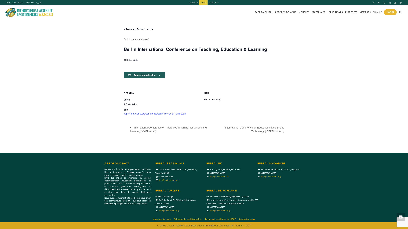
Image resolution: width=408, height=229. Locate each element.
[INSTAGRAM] (400, 2)
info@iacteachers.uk (219, 176)
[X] (373, 2)
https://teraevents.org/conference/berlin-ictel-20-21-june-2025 (155, 113)
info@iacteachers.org (169, 180)
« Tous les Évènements (138, 29)
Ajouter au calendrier (145, 74)
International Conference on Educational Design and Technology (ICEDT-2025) (254, 129)
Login (390, 12)
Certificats (336, 12)
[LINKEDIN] (389, 2)
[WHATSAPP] (384, 2)
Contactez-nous (14, 2)
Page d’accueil (263, 12)
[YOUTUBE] (395, 2)
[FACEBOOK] (379, 2)
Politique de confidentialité (188, 219)
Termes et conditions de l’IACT (220, 219)
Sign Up (377, 12)
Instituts (351, 12)
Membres (304, 12)
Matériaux (318, 12)
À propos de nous (285, 12)
